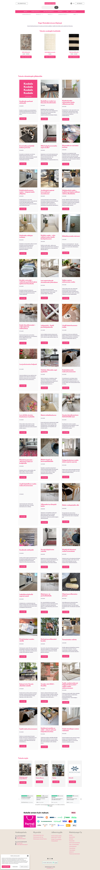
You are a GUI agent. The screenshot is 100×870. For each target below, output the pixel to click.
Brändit (71, 778)
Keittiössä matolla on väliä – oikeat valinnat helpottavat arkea (48, 730)
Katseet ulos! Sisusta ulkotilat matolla (26, 685)
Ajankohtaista (62, 14)
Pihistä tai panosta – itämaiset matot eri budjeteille (26, 461)
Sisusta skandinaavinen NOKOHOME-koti (70, 416)
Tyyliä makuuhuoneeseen (28, 729)
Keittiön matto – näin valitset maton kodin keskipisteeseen (48, 237)
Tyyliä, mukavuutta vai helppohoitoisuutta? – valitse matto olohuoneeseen (70, 685)
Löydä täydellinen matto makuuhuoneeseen (27, 484)
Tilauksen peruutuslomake (74, 853)
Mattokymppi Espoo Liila (38, 835)
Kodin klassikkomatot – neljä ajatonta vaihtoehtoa (27, 326)
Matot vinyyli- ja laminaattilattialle (47, 460)
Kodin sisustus (35, 11)
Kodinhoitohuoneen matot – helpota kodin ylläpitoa (27, 192)
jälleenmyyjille (22, 3)
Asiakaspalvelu (26, 14)
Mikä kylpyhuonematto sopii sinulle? (49, 146)
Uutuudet (73, 11)
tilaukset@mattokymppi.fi (22, 844)
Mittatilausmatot (49, 11)
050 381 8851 (20, 843)
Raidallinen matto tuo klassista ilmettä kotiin (48, 102)
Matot (25, 11)
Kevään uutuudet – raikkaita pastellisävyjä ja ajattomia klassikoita (28, 282)
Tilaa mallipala (72, 850)
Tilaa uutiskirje (72, 848)
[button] (27, 855)
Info (74, 14)
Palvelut (38, 14)
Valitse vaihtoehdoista (25, 56)
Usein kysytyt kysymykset (74, 842)
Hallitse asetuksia (24, 866)
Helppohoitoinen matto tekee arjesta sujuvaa (70, 461)
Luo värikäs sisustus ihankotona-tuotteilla (26, 416)
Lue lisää (23, 782)
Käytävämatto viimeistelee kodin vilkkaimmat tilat (68, 102)
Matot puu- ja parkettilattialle (46, 595)
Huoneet (60, 11)
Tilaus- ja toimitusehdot (74, 844)
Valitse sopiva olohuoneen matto (68, 281)
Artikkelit (71, 838)
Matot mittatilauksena (48, 415)
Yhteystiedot (71, 840)
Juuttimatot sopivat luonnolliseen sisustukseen (47, 192)
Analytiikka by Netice (50, 868)
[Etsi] (56, 7)
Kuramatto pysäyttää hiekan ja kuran (26, 146)
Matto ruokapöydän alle (70, 505)
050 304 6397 (20, 837)
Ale (67, 11)
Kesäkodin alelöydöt (26, 550)
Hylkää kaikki (15, 866)
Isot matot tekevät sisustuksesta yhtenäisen (49, 281)
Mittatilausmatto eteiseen (71, 236)
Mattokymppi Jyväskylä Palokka (40, 838)
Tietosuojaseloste (72, 846)
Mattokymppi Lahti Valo (38, 837)
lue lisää (23, 118)
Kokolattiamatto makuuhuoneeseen (69, 371)
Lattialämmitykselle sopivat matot (26, 595)
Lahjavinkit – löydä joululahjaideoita (47, 326)
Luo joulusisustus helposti (28, 364)
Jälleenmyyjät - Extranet (56, 837)
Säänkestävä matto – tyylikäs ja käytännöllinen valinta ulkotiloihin (71, 192)
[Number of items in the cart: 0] (74, 3)
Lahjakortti (71, 851)
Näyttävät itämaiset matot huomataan (69, 550)
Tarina (54, 778)
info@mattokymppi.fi (21, 838)
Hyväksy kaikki (6, 866)
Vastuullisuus (40, 778)
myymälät (79, 3)
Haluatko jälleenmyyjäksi (56, 835)
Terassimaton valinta (69, 639)
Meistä (50, 14)
